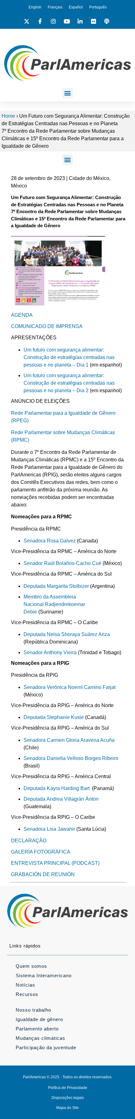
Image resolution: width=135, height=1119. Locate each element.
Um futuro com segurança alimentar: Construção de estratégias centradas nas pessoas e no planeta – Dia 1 (69, 357)
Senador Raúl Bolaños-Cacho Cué (62, 563)
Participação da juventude (46, 1047)
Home (8, 116)
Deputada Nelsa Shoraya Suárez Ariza (67, 634)
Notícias (25, 985)
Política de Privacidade (67, 1088)
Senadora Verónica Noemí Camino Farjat (70, 687)
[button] (67, 93)
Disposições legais (67, 1098)
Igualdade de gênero (39, 1019)
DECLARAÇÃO (28, 840)
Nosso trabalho (33, 1010)
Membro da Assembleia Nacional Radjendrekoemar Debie (55, 604)
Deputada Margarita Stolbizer (56, 586)
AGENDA (22, 315)
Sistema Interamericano (44, 975)
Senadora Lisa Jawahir (49, 829)
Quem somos (31, 966)
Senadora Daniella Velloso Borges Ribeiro (71, 758)
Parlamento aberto (37, 1028)
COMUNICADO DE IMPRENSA (47, 326)
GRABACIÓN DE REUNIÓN (43, 874)
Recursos (27, 994)
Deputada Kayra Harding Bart (56, 788)
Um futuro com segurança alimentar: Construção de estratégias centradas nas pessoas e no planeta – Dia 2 (69, 383)
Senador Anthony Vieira (50, 652)
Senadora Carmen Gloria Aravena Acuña (69, 740)
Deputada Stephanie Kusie (54, 717)
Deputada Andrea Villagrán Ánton (61, 799)
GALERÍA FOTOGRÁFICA (40, 852)
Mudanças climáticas (40, 1038)
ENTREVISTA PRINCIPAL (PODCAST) (55, 863)
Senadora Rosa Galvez (50, 540)
